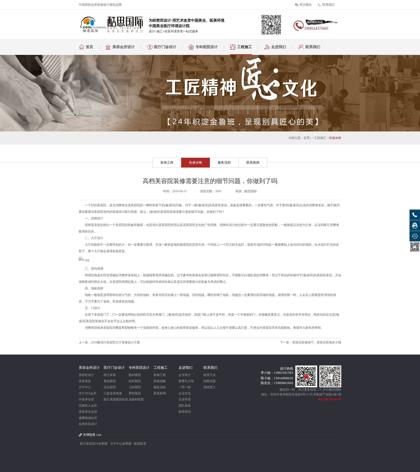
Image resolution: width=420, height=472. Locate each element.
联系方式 (209, 375)
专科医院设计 (207, 47)
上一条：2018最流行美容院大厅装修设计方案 (109, 342)
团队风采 (184, 405)
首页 (89, 47)
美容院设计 (86, 375)
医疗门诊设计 (165, 47)
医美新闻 (252, 162)
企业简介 (184, 375)
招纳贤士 (209, 387)
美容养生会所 (88, 411)
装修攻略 (335, 138)
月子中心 (85, 387)
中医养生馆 (86, 399)
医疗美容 (110, 375)
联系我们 (328, 4)
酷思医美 (140, 443)
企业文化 (184, 393)
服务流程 (224, 162)
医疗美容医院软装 (116, 399)
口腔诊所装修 (113, 393)
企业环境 (184, 399)
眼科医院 (135, 375)
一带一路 (184, 387)
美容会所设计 (123, 47)
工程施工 (244, 47)
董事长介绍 (186, 381)
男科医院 (135, 393)
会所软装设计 (88, 424)
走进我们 (278, 47)
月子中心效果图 (120, 443)
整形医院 (110, 381)
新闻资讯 (184, 411)
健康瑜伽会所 (88, 418)
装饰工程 (166, 162)
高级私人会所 (88, 405)
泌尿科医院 (136, 399)
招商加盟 (209, 381)
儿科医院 (135, 387)
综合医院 (110, 387)
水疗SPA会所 (87, 393)
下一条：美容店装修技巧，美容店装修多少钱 (310, 342)
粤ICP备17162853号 (329, 399)
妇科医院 (135, 381)
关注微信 (305, 4)
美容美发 (85, 381)
